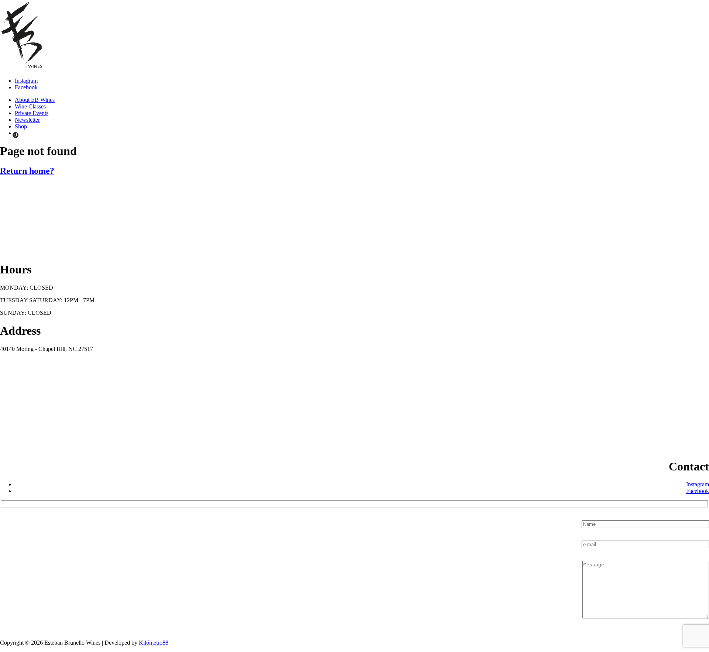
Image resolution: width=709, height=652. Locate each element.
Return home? (27, 171)
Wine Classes (30, 106)
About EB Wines (35, 100)
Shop (21, 126)
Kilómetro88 (153, 642)
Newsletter (27, 120)
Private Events (31, 113)
